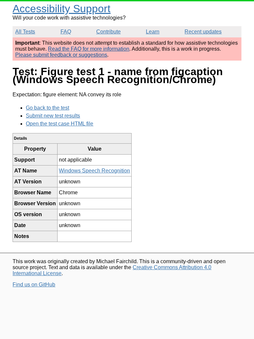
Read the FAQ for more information (88, 49)
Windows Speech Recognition (94, 170)
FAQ (66, 31)
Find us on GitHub (34, 284)
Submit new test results (53, 116)
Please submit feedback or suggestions (61, 55)
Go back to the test (47, 108)
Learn (152, 31)
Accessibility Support (61, 9)
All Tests (25, 31)
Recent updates (203, 31)
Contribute (108, 31)
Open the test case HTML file (59, 123)
